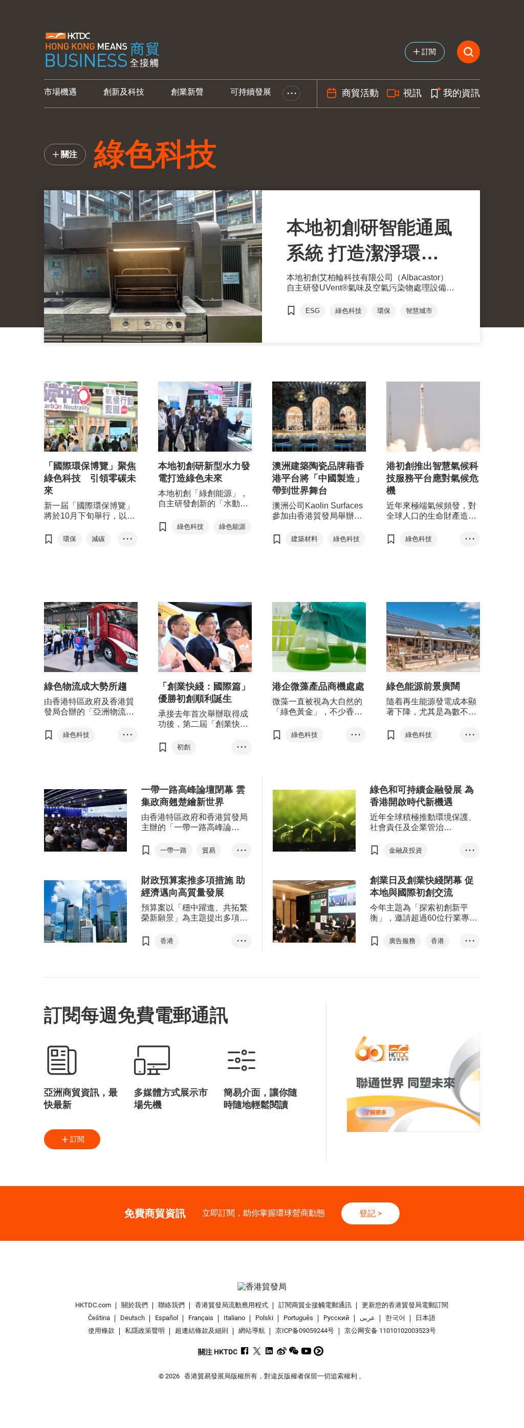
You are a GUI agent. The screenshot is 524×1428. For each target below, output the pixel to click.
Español (166, 1318)
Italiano (234, 1318)
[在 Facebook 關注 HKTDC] (245, 1351)
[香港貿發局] (262, 1286)
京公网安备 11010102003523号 (390, 1330)
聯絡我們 (171, 1305)
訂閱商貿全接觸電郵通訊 (315, 1305)
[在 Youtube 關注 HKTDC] (306, 1351)
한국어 (395, 1318)
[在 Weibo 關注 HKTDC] (282, 1351)
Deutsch (132, 1318)
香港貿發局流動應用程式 (231, 1305)
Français (200, 1318)
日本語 (425, 1318)
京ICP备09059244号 (304, 1330)
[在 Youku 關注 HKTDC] (318, 1351)
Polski (264, 1318)
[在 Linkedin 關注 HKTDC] (269, 1351)
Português (298, 1318)
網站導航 (251, 1330)
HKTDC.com (93, 1305)
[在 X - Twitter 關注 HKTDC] (257, 1351)
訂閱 (77, 1139)
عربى (367, 1318)
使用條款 (101, 1330)
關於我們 (134, 1305)
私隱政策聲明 (145, 1330)
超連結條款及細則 (201, 1330)
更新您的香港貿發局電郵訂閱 (405, 1305)
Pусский (336, 1318)
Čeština (99, 1318)
